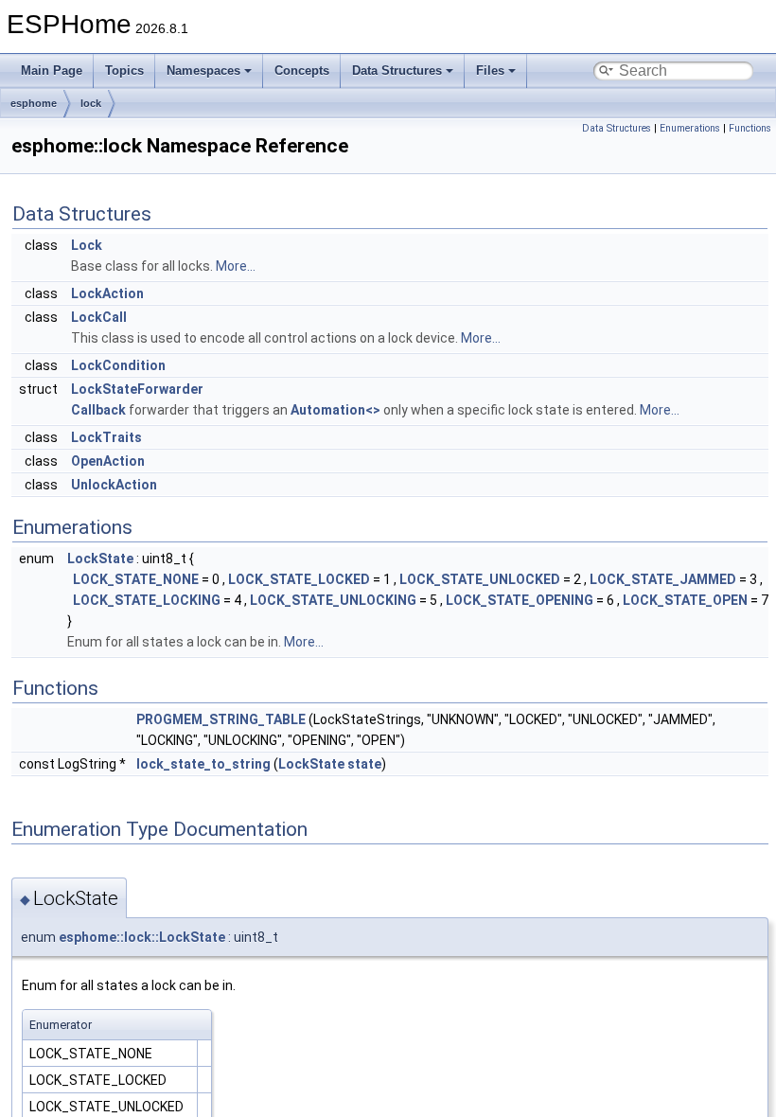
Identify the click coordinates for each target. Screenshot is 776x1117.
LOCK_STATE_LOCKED (299, 579)
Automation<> (335, 409)
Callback (98, 409)
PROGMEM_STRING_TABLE (221, 719)
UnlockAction (114, 484)
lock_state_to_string (203, 763)
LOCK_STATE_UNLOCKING (333, 600)
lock (90, 103)
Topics (124, 70)
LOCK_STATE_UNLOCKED (479, 579)
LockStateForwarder (137, 389)
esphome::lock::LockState (142, 937)
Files (490, 70)
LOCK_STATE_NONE (136, 579)
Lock (86, 245)
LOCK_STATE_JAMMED (663, 579)
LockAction (107, 293)
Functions (750, 128)
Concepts (301, 70)
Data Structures (397, 70)
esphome (33, 103)
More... (236, 266)
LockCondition (118, 365)
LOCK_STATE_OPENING (519, 600)
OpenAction (108, 461)
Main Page (51, 70)
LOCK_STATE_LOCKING (146, 600)
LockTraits (106, 437)
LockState (100, 558)
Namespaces (203, 70)
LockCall (99, 317)
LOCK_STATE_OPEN (685, 600)
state (364, 763)
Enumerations (690, 128)
